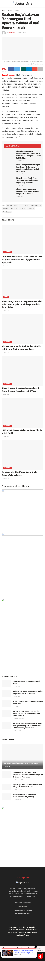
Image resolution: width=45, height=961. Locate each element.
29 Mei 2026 (6, 436)
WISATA (10, 10)
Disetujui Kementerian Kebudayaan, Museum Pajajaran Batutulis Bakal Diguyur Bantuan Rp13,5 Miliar (22, 259)
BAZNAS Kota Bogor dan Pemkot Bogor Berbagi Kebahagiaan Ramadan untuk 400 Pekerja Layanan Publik (28, 725)
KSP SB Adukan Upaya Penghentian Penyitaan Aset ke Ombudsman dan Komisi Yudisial (26, 713)
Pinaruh (14, 208)
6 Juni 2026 (20, 196)
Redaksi (12, 33)
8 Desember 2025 (18, 780)
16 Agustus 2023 (8, 766)
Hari (21, 205)
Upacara (31, 208)
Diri (15, 205)
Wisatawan (7, 212)
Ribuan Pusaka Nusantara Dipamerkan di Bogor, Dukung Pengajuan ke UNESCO (27, 191)
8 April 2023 (17, 696)
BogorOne (9, 957)
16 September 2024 (19, 718)
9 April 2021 (17, 686)
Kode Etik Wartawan (16, 930)
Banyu (9, 205)
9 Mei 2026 (6, 478)
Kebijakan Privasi (22, 935)
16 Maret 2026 (17, 731)
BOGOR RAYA (7, 252)
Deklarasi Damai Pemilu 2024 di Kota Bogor (20, 763)
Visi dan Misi (30, 927)
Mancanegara (36, 205)
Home (3, 10)
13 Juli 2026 (20, 185)
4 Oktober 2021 (18, 790)
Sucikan (22, 208)
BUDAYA (17, 10)
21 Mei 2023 (22, 33)
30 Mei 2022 (17, 706)
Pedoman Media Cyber (27, 933)
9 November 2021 (18, 799)
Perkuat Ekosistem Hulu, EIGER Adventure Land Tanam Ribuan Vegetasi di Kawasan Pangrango (28, 774)
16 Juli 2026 (20, 174)
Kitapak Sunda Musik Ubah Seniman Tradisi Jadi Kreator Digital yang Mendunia (27, 180)
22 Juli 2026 (20, 160)
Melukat (6, 208)
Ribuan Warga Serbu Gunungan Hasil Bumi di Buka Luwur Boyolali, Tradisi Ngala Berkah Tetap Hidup (22, 304)
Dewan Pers (22, 907)
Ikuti (26, 205)
